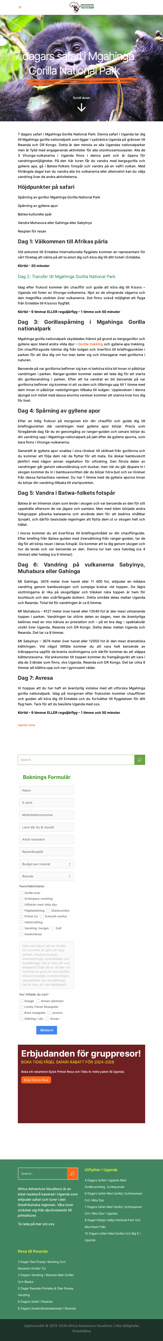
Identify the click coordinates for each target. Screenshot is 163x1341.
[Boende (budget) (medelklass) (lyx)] (46, 876)
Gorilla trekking (90, 344)
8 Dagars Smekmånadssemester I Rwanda (47, 1308)
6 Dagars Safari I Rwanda (35, 1301)
